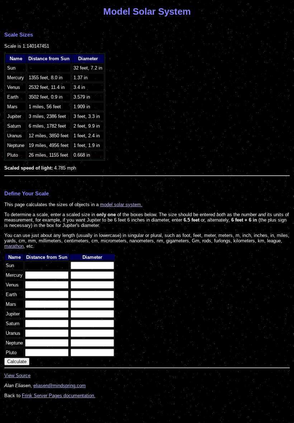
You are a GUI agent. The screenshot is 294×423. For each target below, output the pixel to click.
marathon (14, 246)
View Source (17, 375)
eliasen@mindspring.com (59, 385)
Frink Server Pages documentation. (58, 395)
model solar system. (121, 204)
